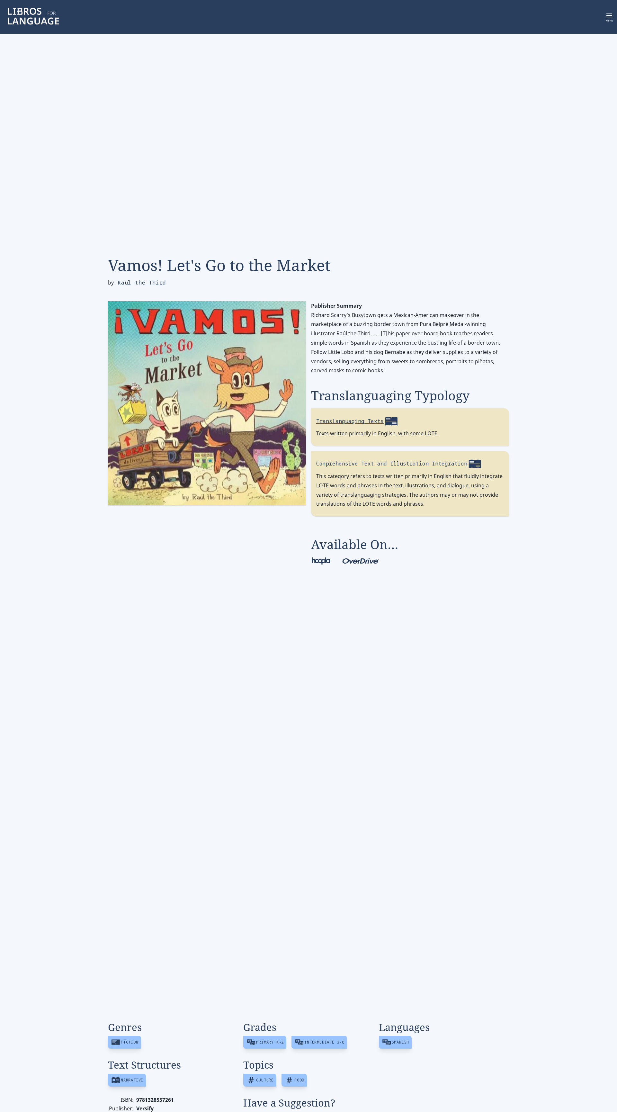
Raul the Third (142, 283)
